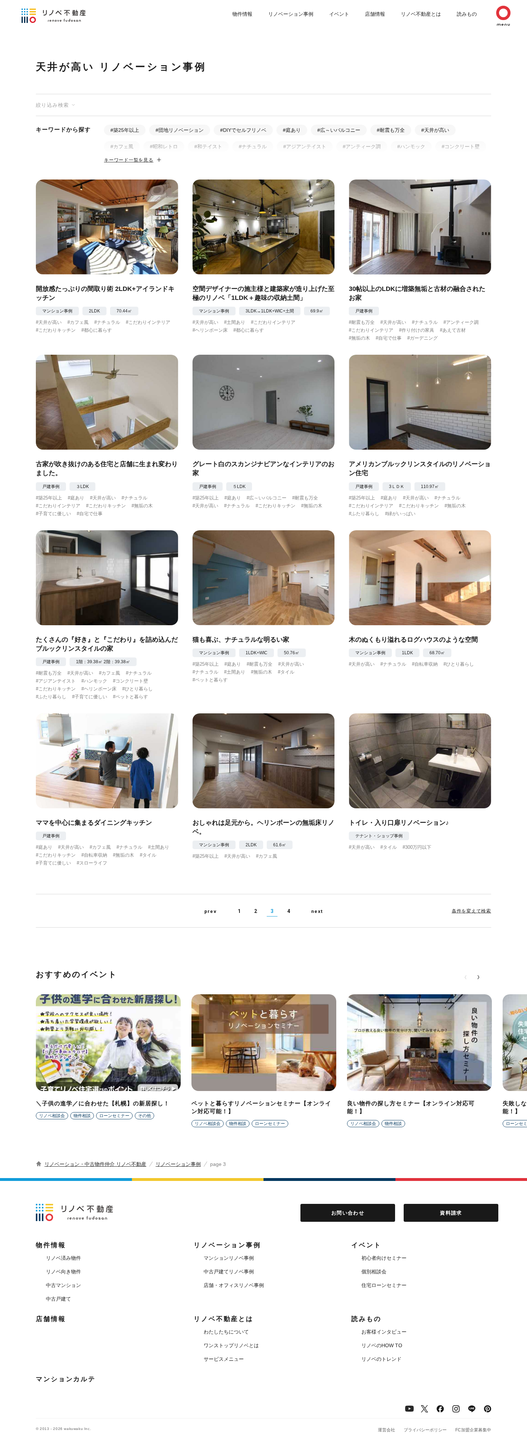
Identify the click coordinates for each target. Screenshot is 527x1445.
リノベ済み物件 (63, 1257)
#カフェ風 (121, 146)
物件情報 (242, 14)
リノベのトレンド (381, 1359)
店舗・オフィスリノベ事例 (234, 1285)
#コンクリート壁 (461, 146)
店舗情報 (375, 14)
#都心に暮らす (96, 330)
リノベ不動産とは (421, 14)
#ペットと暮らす (130, 696)
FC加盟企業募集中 (473, 1429)
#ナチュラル (253, 146)
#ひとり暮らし (137, 688)
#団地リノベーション (180, 130)
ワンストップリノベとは (231, 1345)
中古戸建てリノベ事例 (229, 1271)
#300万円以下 (417, 847)
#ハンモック (411, 146)
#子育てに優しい (53, 513)
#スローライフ (92, 863)
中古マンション (63, 1285)
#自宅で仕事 (389, 338)
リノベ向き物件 (63, 1271)
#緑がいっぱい (400, 513)
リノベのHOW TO (381, 1345)
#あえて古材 (453, 330)
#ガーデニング (422, 338)
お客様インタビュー (384, 1331)
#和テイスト (208, 146)
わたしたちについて (226, 1331)
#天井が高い (435, 130)
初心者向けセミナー (384, 1257)
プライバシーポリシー (425, 1429)
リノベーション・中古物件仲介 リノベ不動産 (95, 1164)
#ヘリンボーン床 (210, 330)
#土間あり (234, 322)
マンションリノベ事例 (229, 1257)
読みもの (467, 14)
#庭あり (292, 130)
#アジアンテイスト (304, 146)
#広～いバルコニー (338, 130)
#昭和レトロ (164, 146)
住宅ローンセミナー (384, 1285)
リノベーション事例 (290, 14)
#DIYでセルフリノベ (243, 130)
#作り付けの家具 (416, 330)
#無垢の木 (359, 338)
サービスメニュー (224, 1359)
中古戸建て (58, 1298)
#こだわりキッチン (56, 330)
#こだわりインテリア (148, 322)
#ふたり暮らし (364, 513)
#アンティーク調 (362, 146)
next (317, 911)
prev (210, 911)
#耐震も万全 (391, 130)
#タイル (286, 672)
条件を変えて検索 (471, 911)
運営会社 (386, 1429)
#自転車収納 (425, 664)
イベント (339, 14)
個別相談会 (373, 1271)
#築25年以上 (124, 130)
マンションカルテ (66, 1379)
